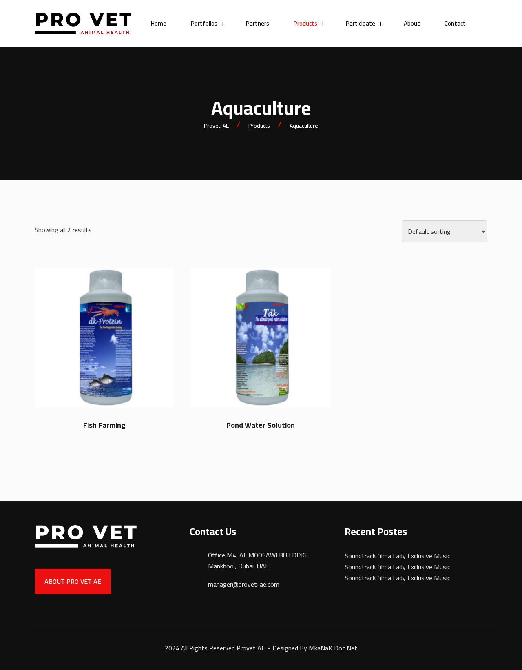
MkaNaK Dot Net (333, 648)
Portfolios (204, 23)
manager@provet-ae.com (243, 584)
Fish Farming (104, 425)
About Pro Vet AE (72, 581)
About (412, 23)
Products (305, 23)
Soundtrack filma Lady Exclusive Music (397, 556)
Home (158, 23)
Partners (257, 23)
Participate (360, 23)
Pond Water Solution (260, 425)
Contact (455, 23)
